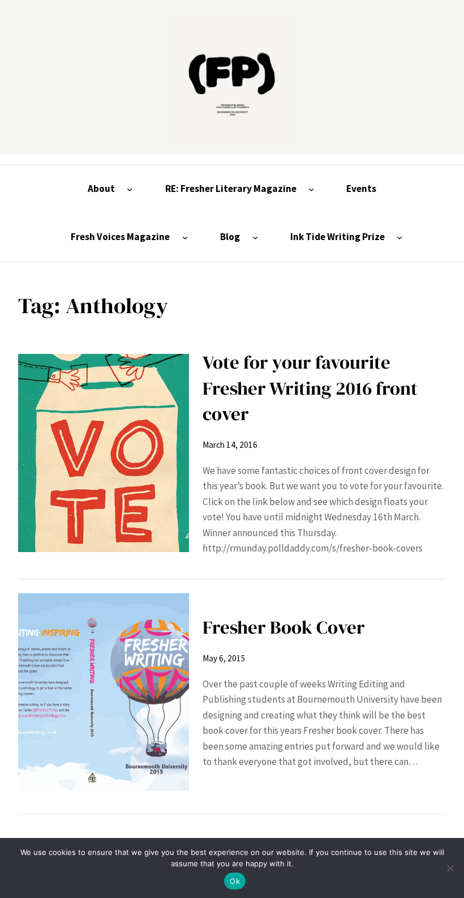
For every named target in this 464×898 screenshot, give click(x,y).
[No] (450, 868)
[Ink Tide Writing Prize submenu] (399, 237)
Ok (235, 881)
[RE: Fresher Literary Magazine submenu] (311, 189)
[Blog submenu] (255, 237)
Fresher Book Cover (284, 627)
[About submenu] (129, 189)
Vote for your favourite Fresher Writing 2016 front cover (310, 387)
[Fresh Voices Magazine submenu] (185, 237)
